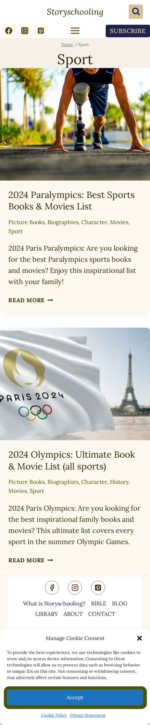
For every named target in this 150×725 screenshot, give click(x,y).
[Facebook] (9, 31)
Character (94, 222)
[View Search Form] (136, 12)
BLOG (119, 603)
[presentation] (75, 124)
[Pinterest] (41, 31)
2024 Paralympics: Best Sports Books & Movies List (71, 200)
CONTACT (101, 613)
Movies (119, 222)
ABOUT (73, 613)
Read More (30, 300)
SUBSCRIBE (127, 31)
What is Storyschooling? (54, 603)
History (119, 481)
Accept (75, 697)
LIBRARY (46, 613)
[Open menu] (75, 30)
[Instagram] (25, 31)
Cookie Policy (54, 715)
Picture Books (26, 222)
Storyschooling (75, 11)
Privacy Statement (88, 715)
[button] (139, 638)
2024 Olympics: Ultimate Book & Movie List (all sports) (71, 460)
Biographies (62, 222)
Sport (15, 231)
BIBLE (98, 603)
